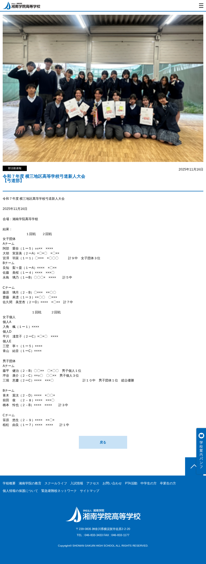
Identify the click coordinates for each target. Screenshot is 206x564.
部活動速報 (14, 168)
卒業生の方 (168, 483)
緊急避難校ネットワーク (59, 490)
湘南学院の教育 (30, 483)
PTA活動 (131, 483)
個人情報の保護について (20, 490)
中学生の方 (149, 483)
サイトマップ (89, 490)
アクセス (92, 483)
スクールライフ (56, 483)
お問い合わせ (112, 483)
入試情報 (76, 483)
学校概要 (9, 483)
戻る (103, 442)
